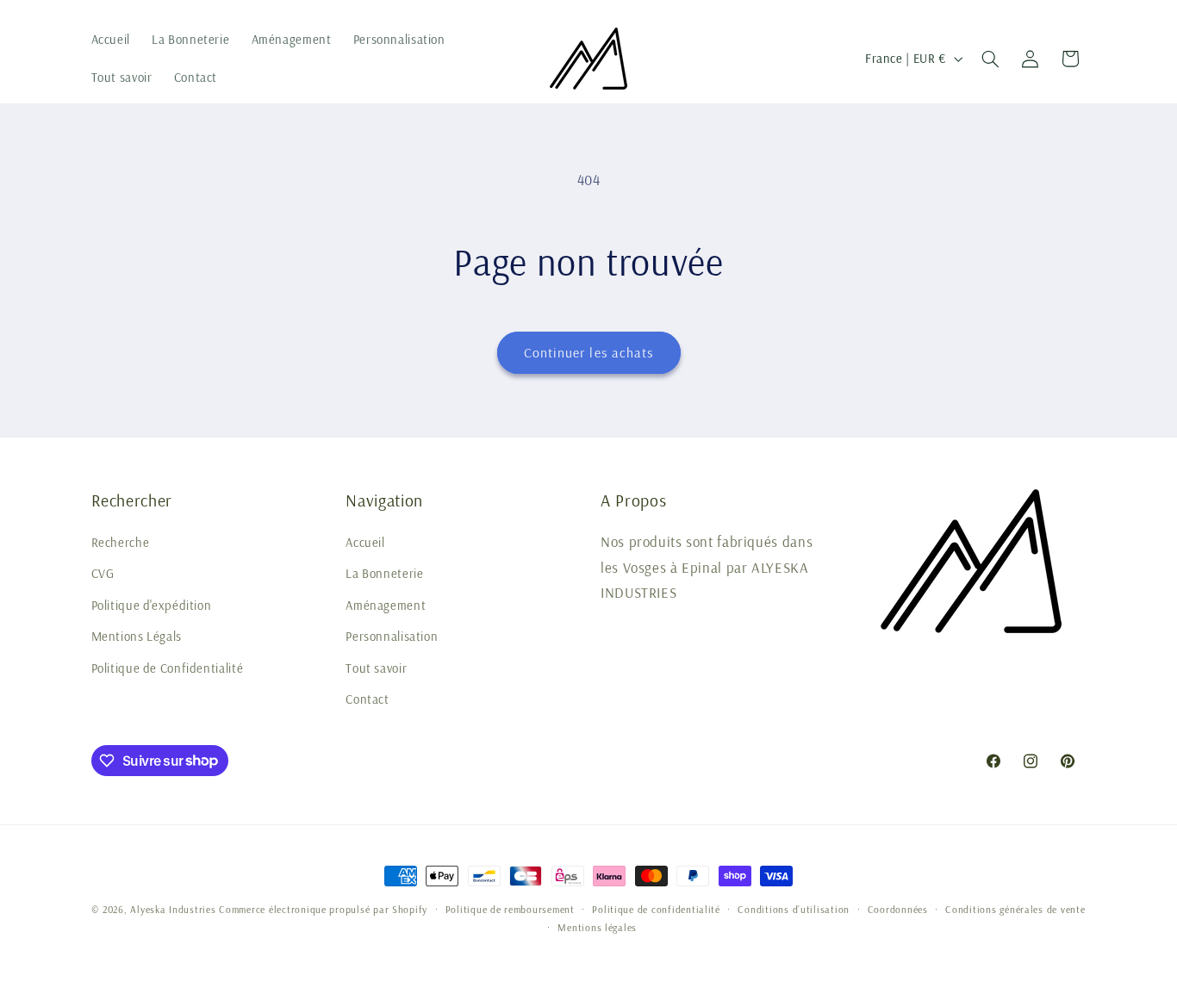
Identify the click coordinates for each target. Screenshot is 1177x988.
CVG (103, 573)
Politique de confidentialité (656, 909)
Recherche (120, 542)
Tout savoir (376, 668)
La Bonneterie (384, 573)
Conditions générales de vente (1015, 909)
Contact (367, 699)
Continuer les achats (588, 352)
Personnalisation (392, 636)
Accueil (365, 542)
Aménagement (386, 605)
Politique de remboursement (510, 909)
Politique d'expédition (151, 605)
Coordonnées (898, 909)
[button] (990, 58)
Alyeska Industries (172, 909)
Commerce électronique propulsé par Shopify (323, 909)
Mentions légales (597, 927)
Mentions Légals (136, 636)
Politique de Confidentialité (167, 668)
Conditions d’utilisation (794, 909)
